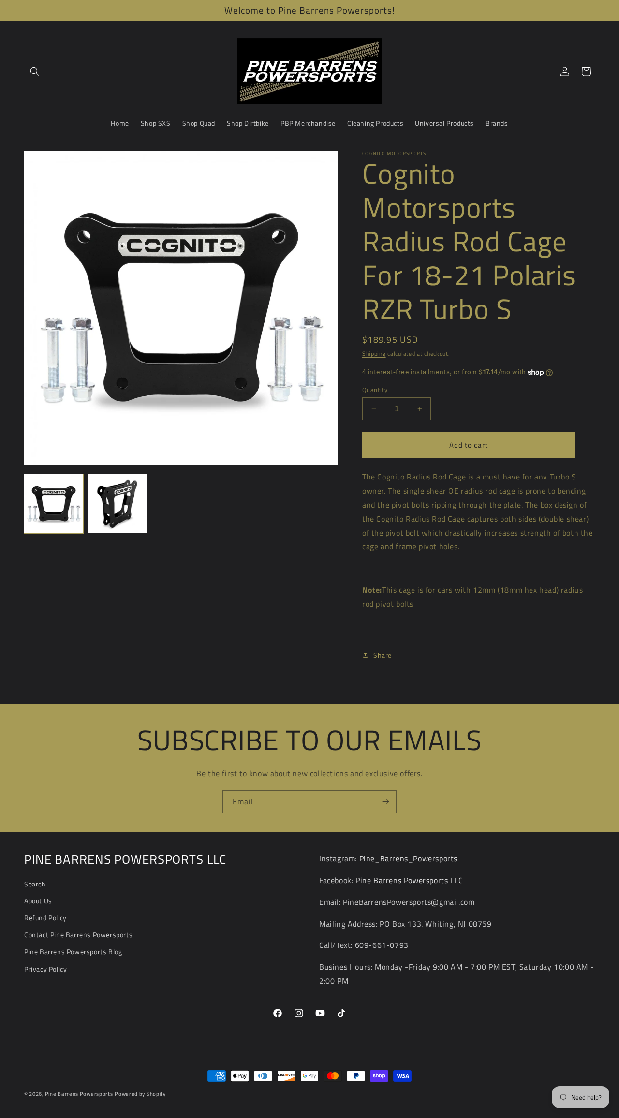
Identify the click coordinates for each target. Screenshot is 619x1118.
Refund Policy (45, 918)
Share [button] (382, 655)
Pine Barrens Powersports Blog (73, 951)
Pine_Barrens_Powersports (408, 858)
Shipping (374, 353)
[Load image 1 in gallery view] (53, 503)
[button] (34, 71)
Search (35, 884)
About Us (38, 901)
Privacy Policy (45, 969)
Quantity (374, 389)
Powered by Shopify (140, 1094)
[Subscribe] (385, 801)
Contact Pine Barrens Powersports (78, 934)
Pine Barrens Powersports (79, 1094)
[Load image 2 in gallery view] (117, 503)
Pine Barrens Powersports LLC (409, 880)
